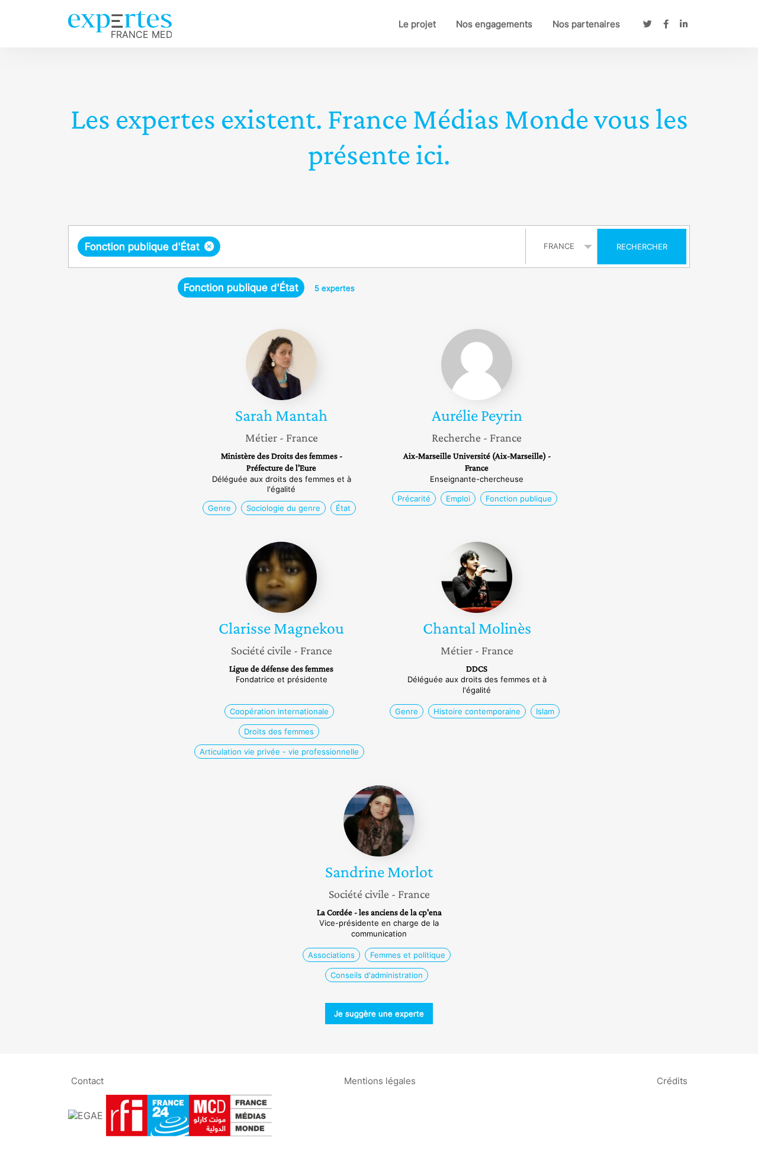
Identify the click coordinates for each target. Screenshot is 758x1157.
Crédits (672, 1080)
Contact (87, 1080)
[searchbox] (342, 246)
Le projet (417, 24)
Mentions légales (380, 1080)
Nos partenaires (586, 24)
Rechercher (641, 246)
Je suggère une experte (379, 1013)
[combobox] (298, 246)
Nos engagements (494, 24)
